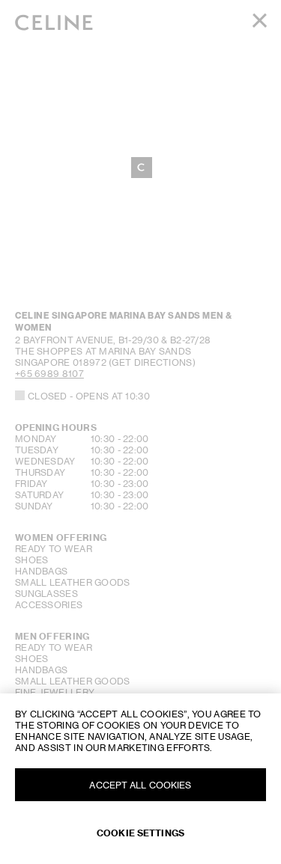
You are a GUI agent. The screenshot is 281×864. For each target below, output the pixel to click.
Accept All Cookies (140, 785)
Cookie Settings (140, 833)
